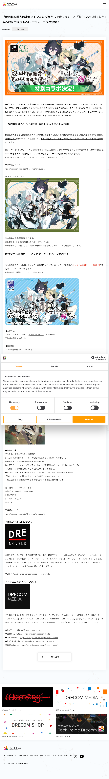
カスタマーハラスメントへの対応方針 (58, 755)
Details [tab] (54, 366)
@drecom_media (36, 334)
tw (75, 756)
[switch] (41, 408)
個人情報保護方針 (10, 755)
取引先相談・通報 (36, 755)
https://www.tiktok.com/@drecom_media (36, 641)
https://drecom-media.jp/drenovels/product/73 (25, 168)
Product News (19, 29)
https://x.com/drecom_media (37, 633)
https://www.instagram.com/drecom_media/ (40, 645)
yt (82, 756)
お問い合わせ (23, 755)
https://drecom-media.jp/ (29, 630)
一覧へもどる (54, 657)
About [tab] (90, 366)
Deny (20, 419)
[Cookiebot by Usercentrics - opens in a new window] (93, 358)
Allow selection (54, 419)
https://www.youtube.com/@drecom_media (39, 637)
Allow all (89, 419)
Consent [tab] (19, 366)
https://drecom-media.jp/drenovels (35, 573)
